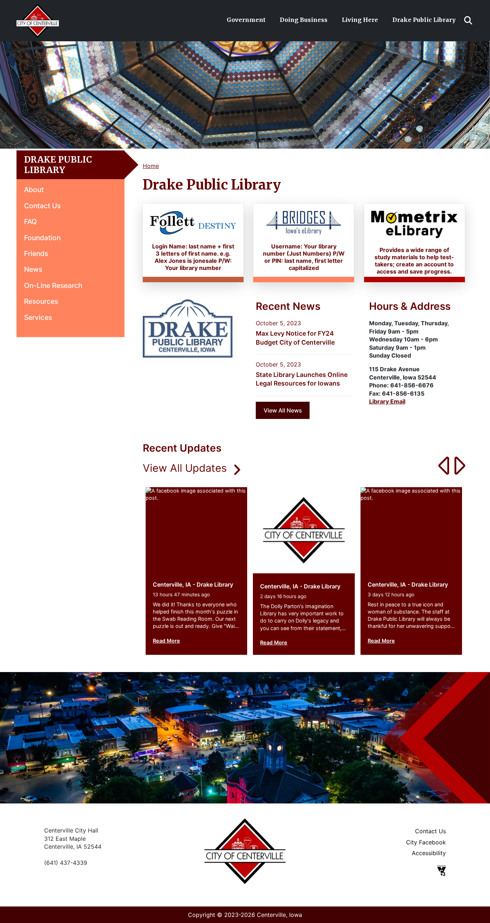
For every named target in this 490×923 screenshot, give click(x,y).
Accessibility (429, 853)
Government (246, 19)
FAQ (30, 221)
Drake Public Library (424, 19)
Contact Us (42, 205)
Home (151, 165)
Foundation (42, 237)
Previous (441, 465)
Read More (166, 641)
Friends (36, 253)
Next (457, 465)
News (33, 269)
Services (38, 317)
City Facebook (426, 842)
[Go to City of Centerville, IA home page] (38, 7)
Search (468, 20)
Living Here (360, 19)
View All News (283, 410)
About (34, 189)
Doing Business (304, 19)
